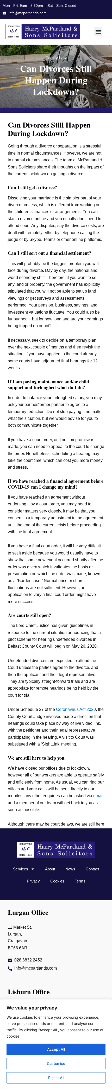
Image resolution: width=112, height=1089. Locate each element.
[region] (56, 1044)
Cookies (57, 881)
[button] (98, 31)
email (98, 796)
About (50, 869)
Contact (92, 869)
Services (20, 869)
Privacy (33, 881)
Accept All (56, 1049)
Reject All (56, 1077)
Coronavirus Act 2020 (76, 709)
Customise (56, 1063)
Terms (80, 881)
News (70, 869)
